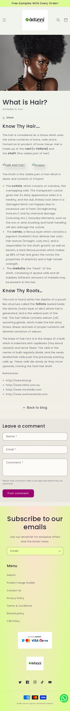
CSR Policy (13, 621)
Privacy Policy (15, 598)
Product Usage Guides (21, 582)
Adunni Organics (29, 704)
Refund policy (15, 613)
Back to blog (37, 407)
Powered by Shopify (45, 704)
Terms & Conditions (19, 605)
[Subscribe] (59, 551)
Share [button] (10, 117)
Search (11, 575)
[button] (4, 20)
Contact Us (14, 590)
